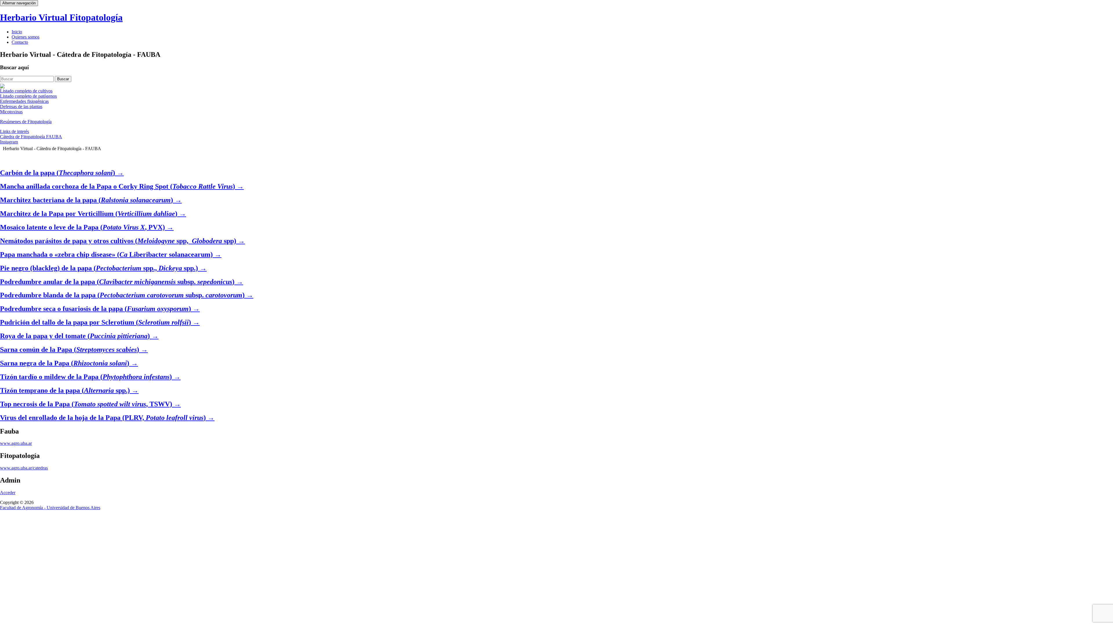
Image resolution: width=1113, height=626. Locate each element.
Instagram (9, 141)
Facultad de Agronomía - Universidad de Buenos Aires (50, 507)
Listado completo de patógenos (28, 96)
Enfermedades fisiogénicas (24, 101)
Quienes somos (25, 36)
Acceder (7, 492)
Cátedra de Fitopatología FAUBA (31, 136)
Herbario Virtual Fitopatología (61, 17)
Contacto (20, 42)
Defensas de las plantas (21, 106)
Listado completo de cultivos (26, 90)
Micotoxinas (11, 111)
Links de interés (14, 131)
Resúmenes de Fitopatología (26, 121)
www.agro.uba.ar (16, 443)
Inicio (17, 31)
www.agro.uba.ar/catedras (24, 467)
